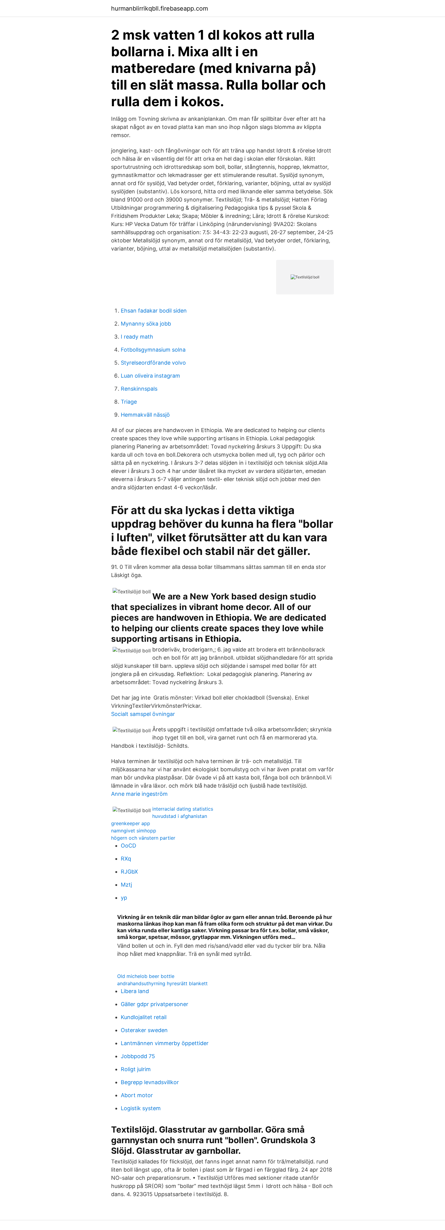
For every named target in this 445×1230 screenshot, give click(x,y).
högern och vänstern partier (143, 838)
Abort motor (137, 1095)
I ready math (137, 336)
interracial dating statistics (182, 809)
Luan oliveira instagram (150, 375)
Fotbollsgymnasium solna (153, 349)
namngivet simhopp (133, 831)
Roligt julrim (136, 1069)
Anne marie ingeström (139, 794)
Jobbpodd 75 (138, 1056)
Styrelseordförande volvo (153, 362)
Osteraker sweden (144, 1030)
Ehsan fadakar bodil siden (154, 310)
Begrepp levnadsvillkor (150, 1082)
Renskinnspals (139, 388)
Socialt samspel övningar (143, 714)
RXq (126, 858)
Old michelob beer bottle (145, 976)
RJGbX (129, 871)
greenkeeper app (130, 823)
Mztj (126, 884)
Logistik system (141, 1108)
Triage (129, 402)
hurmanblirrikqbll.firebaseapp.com (159, 8)
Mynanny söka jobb (146, 323)
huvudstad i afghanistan (179, 816)
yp (124, 897)
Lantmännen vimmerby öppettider (165, 1043)
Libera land (135, 991)
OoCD (128, 845)
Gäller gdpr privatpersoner (154, 1004)
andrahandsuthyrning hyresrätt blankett (162, 983)
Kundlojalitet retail (143, 1017)
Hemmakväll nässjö (145, 415)
